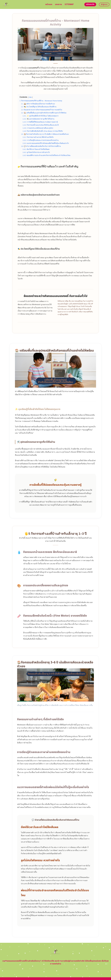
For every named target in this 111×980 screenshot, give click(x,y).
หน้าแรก (48, 4)
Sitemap (69, 4)
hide (30, 97)
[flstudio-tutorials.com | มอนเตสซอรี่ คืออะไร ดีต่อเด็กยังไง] (22, 4)
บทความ (58, 4)
